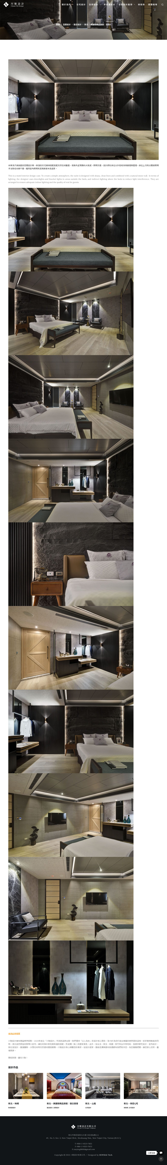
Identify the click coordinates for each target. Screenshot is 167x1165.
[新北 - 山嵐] (102, 1086)
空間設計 (93, 4)
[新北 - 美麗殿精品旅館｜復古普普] (64, 1086)
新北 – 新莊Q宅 (131, 1103)
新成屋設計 (110, 4)
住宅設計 (81, 4)
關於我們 (66, 4)
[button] (161, 1152)
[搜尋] (162, 5)
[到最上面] (161, 1159)
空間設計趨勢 (126, 4)
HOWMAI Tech (105, 1155)
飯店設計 (50, 1108)
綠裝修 (141, 4)
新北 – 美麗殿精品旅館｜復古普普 (62, 1103)
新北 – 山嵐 (90, 1103)
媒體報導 (153, 4)
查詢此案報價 (14, 1033)
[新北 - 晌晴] (25, 1086)
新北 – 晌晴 (13, 1103)
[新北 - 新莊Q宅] (141, 1086)
